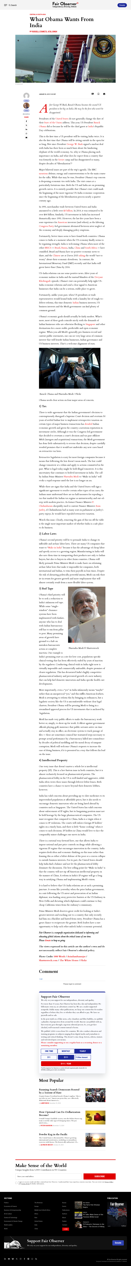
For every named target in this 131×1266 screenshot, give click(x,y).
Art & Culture (8, 1214)
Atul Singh (52, 31)
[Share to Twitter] (26, 125)
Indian (76, 302)
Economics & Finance (10, 1206)
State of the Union (53, 122)
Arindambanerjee (76, 956)
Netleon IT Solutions (122, 1261)
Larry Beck (45, 1103)
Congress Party (46, 226)
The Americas (38, 1203)
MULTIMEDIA (86, 1202)
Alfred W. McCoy (47, 1145)
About (64, 1217)
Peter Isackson (46, 1126)
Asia (35, 1217)
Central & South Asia (38, 14)
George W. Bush (75, 144)
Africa (36, 1214)
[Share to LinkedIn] (26, 129)
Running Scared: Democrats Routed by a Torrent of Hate (59, 1091)
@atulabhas (26, 114)
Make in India (55, 547)
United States (62, 118)
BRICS (48, 247)
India (90, 126)
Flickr (83, 960)
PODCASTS (86, 1222)
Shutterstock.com (48, 960)
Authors (64, 1214)
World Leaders (8, 1225)
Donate (118, 1243)
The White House (68, 960)
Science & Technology (10, 1217)
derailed (88, 424)
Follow (26, 101)
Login (41, 979)
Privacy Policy (109, 1182)
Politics (6, 1203)
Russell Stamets (39, 31)
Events (64, 1206)
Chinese (56, 255)
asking (82, 255)
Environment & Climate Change (13, 1221)
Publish (64, 1221)
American (62, 222)
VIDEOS (85, 1212)
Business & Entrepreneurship (12, 1210)
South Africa (91, 247)
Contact (64, 1225)
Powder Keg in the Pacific (53, 1134)
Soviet (61, 159)
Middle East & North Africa (42, 1210)
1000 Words (59, 956)
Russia (64, 247)
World (5, 1229)
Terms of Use (25, 1184)
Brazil (57, 247)
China (77, 247)
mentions (43, 173)
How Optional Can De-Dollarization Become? (59, 1113)
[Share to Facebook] (26, 121)
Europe (36, 1206)
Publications (66, 1210)
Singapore (90, 324)
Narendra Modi (71, 476)
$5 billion (68, 210)
